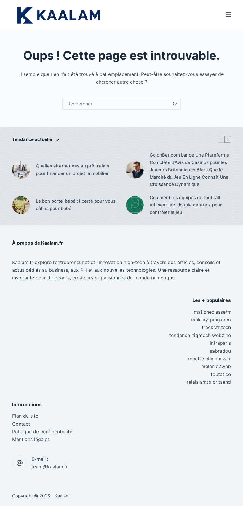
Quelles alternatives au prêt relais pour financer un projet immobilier (72, 169)
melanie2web (216, 366)
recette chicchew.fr (209, 359)
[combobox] (116, 104)
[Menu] (228, 14)
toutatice (221, 374)
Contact (21, 424)
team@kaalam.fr (49, 467)
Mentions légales (31, 439)
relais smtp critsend (209, 382)
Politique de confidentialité (42, 432)
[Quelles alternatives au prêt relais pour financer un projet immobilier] (21, 170)
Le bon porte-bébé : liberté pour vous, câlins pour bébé (76, 204)
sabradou (220, 351)
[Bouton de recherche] (175, 103)
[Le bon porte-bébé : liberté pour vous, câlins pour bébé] (21, 205)
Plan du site (25, 416)
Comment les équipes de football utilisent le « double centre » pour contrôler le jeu (186, 205)
